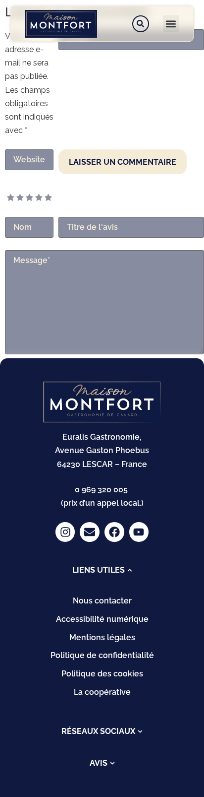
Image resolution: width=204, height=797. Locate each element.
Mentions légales (102, 637)
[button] (171, 23)
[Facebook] (114, 532)
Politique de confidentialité (102, 655)
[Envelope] (90, 532)
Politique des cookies (102, 673)
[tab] (102, 570)
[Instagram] (65, 532)
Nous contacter (102, 600)
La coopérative (102, 692)
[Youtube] (139, 532)
